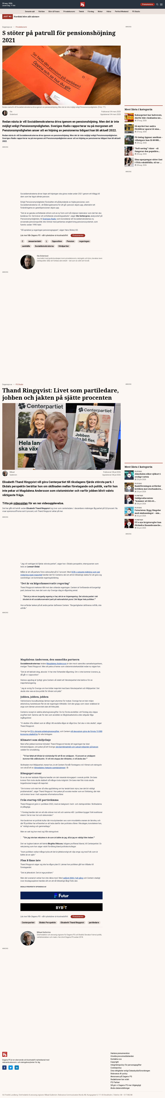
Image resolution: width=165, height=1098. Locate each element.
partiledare (94, 922)
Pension (70, 241)
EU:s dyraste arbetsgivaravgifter (44, 731)
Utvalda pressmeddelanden (122, 1056)
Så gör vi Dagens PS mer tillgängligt (126, 1085)
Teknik (81, 11)
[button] (61, 895)
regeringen (84, 241)
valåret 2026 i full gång (73, 878)
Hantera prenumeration (120, 1053)
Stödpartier (63, 246)
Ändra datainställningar (120, 1088)
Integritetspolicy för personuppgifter (126, 1065)
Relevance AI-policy (119, 1073)
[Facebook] (4, 1067)
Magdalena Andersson (57, 663)
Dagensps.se (7, 27)
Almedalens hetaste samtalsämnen (49, 768)
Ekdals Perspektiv (47, 922)
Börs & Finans (54, 11)
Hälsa (109, 11)
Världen (41, 11)
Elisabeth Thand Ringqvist (72, 922)
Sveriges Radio (49, 219)
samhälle (26, 246)
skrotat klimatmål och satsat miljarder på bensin (77, 747)
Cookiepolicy (116, 1068)
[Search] (157, 4)
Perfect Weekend (121, 11)
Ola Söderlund (42, 256)
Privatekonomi (69, 11)
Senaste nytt (30, 11)
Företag (91, 11)
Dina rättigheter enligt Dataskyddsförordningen (130, 1071)
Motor (100, 11)
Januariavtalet (34, 241)
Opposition (57, 241)
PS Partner (115, 1082)
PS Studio (136, 11)
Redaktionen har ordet (120, 1079)
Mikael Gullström (44, 932)
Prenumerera (147, 4)
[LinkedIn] (17, 1067)
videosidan (20, 503)
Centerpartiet (28, 922)
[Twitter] (10, 1067)
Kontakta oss (116, 1059)
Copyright (115, 1062)
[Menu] (161, 4)
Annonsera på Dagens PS (121, 1076)
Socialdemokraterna (44, 246)
